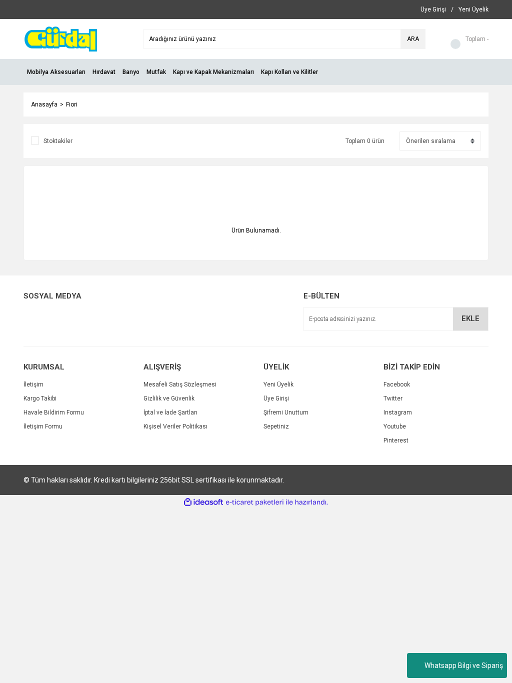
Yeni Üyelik (279, 384)
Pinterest (396, 440)
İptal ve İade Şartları (171, 412)
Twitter (393, 398)
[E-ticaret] (255, 502)
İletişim (34, 384)
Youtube (395, 426)
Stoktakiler (58, 141)
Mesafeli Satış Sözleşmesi (180, 384)
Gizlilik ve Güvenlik (169, 398)
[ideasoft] (204, 502)
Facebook (397, 384)
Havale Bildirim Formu (54, 412)
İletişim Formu (43, 426)
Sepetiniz (276, 426)
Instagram (398, 412)
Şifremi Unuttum (286, 412)
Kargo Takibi (40, 398)
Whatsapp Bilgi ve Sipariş (463, 666)
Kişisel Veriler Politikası (176, 426)
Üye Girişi (276, 398)
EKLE (471, 318)
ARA (413, 39)
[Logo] (60, 38)
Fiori (72, 104)
